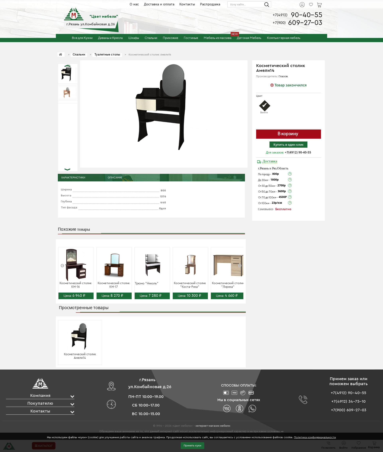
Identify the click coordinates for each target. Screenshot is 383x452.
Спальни (79, 54)
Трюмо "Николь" (146, 283)
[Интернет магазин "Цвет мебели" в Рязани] (74, 11)
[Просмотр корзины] (314, 2)
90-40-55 (306, 15)
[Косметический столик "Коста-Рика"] (190, 265)
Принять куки (192, 445)
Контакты (187, 4)
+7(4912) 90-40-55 (298, 152)
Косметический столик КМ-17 (114, 285)
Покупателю (40, 403)
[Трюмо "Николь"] (152, 265)
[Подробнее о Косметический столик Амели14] (80, 336)
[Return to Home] (61, 54)
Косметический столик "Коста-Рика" (190, 285)
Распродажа (210, 4)
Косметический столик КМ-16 (75, 285)
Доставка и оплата (159, 4)
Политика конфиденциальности (315, 437)
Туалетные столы (107, 54)
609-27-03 (305, 22)
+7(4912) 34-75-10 (348, 402)
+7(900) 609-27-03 (348, 410)
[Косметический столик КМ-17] (114, 265)
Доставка (270, 161)
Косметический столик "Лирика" (228, 285)
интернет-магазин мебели (213, 425)
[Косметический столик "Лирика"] (228, 265)
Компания (40, 396)
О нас (134, 4)
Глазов (283, 76)
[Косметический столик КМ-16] (76, 265)
